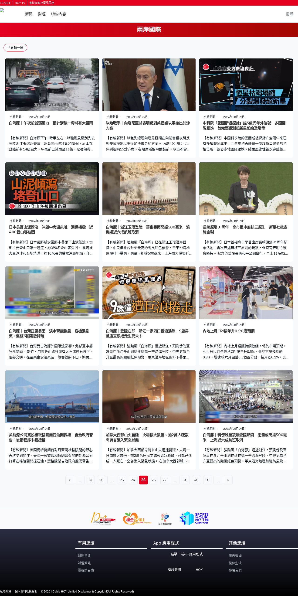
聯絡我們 (235, 570)
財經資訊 (84, 563)
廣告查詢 (235, 556)
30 (185, 480)
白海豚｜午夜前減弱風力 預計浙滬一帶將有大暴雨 (51, 123)
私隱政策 (5, 591)
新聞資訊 (84, 556)
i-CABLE (5, 3)
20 (101, 480)
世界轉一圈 (15, 47)
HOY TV (20, 3)
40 (196, 480)
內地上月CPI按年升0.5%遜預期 (228, 331)
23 (122, 480)
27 (165, 480)
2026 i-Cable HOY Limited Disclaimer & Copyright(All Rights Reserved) (89, 591)
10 (90, 480)
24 (133, 480)
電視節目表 (86, 570)
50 (208, 480)
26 (154, 480)
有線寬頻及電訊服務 (41, 3)
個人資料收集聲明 (26, 591)
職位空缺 (235, 563)
